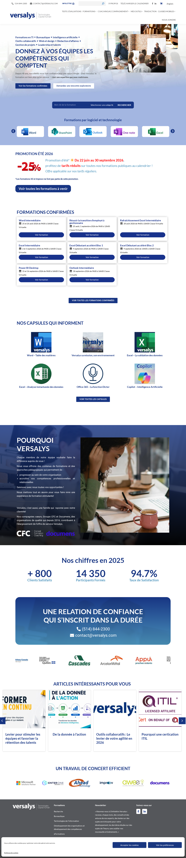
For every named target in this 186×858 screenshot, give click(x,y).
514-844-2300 (21, 3)
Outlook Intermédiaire (81, 268)
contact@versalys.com (45, 3)
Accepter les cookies (129, 845)
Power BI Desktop (28, 268)
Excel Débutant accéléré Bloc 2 (137, 245)
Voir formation (41, 235)
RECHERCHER (124, 105)
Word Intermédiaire (30, 220)
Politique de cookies (11, 853)
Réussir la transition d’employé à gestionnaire (86, 222)
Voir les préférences (165, 845)
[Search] (103, 3)
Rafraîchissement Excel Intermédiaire (140, 220)
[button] (13, 131)
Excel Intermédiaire (29, 245)
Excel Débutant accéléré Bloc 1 (86, 245)
